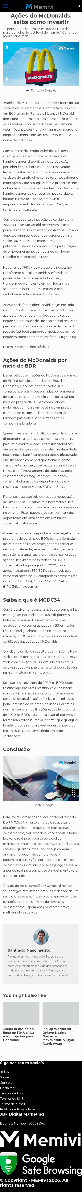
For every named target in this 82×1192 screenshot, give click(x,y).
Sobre (4, 1077)
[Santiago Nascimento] (41, 944)
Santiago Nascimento (29, 950)
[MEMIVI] (39, 7)
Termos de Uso (11, 1093)
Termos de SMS (12, 1098)
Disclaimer (8, 1088)
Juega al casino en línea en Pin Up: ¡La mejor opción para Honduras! (21, 1013)
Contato (6, 1082)
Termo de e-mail (12, 1104)
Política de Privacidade (17, 1109)
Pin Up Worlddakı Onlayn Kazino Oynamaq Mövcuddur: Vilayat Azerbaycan (61, 1013)
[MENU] (5, 6)
